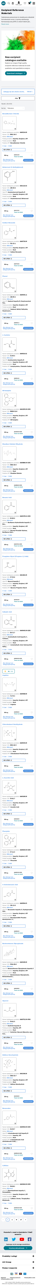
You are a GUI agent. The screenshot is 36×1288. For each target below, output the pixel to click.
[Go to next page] (25, 1220)
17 (21, 1220)
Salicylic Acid (7, 612)
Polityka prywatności (15, 1277)
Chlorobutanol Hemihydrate (12, 724)
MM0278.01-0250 (25, 516)
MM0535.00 (23, 743)
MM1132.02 (23, 186)
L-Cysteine (6, 335)
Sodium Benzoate (8, 223)
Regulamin (3, 1277)
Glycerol (5, 1001)
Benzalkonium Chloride (10, 114)
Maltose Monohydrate (10, 1055)
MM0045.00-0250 (25, 630)
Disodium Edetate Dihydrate (12, 444)
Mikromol (10, 136)
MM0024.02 (23, 353)
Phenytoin (6, 831)
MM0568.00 (23, 694)
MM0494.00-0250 (25, 1184)
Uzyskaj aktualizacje (17, 1248)
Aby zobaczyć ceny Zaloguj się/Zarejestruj (9, 160)
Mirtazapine (6, 390)
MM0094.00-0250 (25, 1127)
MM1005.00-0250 (25, 409)
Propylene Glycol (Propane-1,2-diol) (15, 556)
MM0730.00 (23, 241)
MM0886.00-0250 (25, 463)
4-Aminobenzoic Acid (10, 884)
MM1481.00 (23, 575)
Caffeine (5, 1165)
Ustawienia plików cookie (7, 1279)
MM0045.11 (23, 295)
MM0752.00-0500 (25, 1019)
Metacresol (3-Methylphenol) (12, 167)
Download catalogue (15, 73)
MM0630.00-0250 (25, 850)
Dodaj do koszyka (28, 160)
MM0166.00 (23, 796)
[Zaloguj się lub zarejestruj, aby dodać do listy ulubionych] (32, 155)
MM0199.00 (23, 962)
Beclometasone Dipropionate (12, 943)
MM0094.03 (23, 903)
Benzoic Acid (7, 497)
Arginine (5, 675)
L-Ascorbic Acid (8, 778)
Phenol (4, 276)
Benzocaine (6, 1108)
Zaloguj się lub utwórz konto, (13, 92)
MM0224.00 (23, 132)
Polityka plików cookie (29, 1277)
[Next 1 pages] (16, 1220)
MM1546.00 (23, 1073)
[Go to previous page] (3, 1220)
